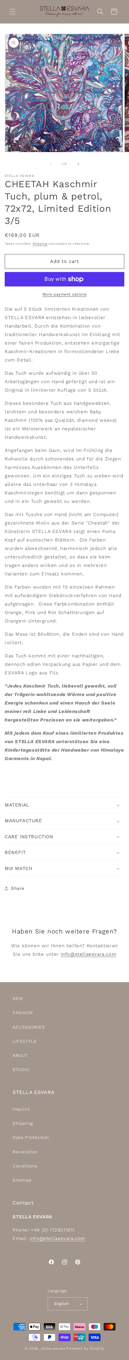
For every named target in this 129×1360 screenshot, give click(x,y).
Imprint (21, 1109)
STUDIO (21, 1069)
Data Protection (31, 1137)
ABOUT (20, 1055)
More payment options (65, 294)
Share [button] (17, 888)
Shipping (40, 243)
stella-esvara (53, 1348)
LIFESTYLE (25, 1041)
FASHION (23, 1012)
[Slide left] (51, 164)
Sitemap (22, 1180)
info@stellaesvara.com (88, 954)
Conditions (25, 1165)
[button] (12, 12)
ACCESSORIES (29, 1027)
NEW (18, 998)
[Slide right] (78, 164)
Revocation (25, 1151)
